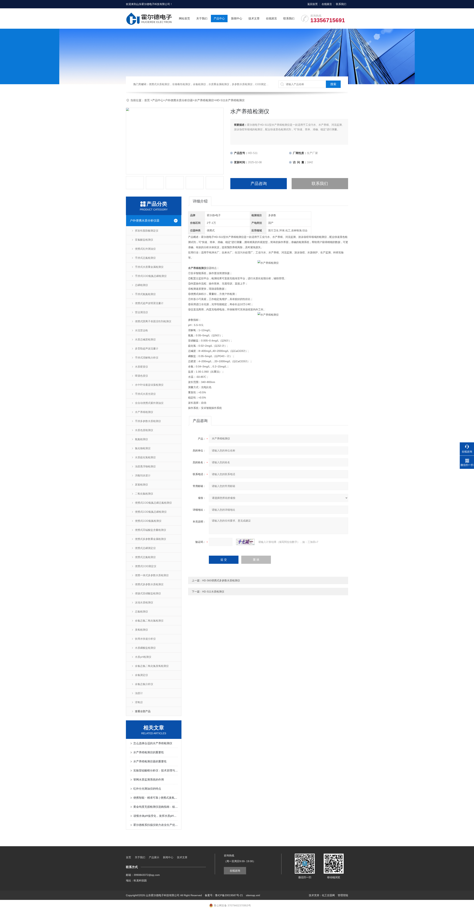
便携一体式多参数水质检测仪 (152, 575)
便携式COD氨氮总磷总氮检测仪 (153, 502)
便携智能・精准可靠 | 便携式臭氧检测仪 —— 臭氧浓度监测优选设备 (155, 797)
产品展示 (154, 857)
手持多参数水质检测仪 (148, 421)
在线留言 (327, 4)
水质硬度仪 (141, 366)
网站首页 (184, 18)
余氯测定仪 (141, 675)
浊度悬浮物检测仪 (145, 466)
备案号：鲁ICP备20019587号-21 (224, 895)
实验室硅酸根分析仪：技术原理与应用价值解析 (155, 770)
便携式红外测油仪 (145, 248)
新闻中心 (236, 18)
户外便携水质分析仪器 (179, 100)
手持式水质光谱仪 (145, 393)
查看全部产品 (143, 711)
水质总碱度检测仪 (145, 339)
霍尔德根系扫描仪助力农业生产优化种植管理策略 (155, 824)
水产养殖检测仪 (204, 100)
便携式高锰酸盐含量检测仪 (150, 529)
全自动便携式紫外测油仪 (149, 402)
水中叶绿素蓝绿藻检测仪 (149, 384)
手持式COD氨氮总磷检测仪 (151, 275)
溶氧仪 (139, 702)
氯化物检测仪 (143, 448)
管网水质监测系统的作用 (148, 779)
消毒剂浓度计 (143, 475)
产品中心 (219, 18)
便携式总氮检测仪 (145, 557)
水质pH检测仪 (143, 656)
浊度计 (139, 693)
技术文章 (254, 18)
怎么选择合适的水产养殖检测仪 (152, 743)
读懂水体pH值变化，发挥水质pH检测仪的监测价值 (155, 815)
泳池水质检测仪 (144, 602)
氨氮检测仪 (141, 439)
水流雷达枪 (141, 330)
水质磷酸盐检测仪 (145, 647)
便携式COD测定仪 (145, 566)
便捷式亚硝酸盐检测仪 (148, 593)
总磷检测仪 (141, 285)
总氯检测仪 (141, 611)
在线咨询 (235, 870)
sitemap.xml (253, 895)
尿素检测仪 (141, 484)
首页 (147, 100)
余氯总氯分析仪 (144, 684)
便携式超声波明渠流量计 (149, 303)
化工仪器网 (328, 895)
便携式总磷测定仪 (145, 548)
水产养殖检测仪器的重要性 (150, 761)
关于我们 (201, 18)
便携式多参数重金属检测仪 (150, 538)
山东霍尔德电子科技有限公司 (153, 4)
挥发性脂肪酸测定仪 (146, 230)
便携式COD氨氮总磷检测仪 (151, 511)
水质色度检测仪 (144, 430)
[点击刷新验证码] (245, 542)
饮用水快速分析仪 (145, 638)
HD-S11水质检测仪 (213, 591)
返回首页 (312, 4)
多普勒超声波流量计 (146, 348)
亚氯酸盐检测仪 (144, 239)
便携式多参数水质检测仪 (149, 584)
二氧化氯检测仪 (144, 493)
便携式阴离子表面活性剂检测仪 (153, 321)
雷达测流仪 (141, 312)
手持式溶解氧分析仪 (146, 357)
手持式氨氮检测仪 (145, 294)
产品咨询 (259, 183)
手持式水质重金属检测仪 (149, 266)
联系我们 (341, 4)
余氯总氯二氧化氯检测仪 (149, 620)
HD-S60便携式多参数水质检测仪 (221, 580)
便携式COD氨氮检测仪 (148, 520)
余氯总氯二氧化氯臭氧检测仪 (152, 665)
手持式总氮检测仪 (145, 257)
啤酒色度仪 (141, 375)
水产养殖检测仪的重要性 (148, 752)
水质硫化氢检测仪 (145, 457)
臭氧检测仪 (141, 629)
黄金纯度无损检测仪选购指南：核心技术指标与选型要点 (155, 806)
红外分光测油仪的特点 (147, 788)
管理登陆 (343, 895)
